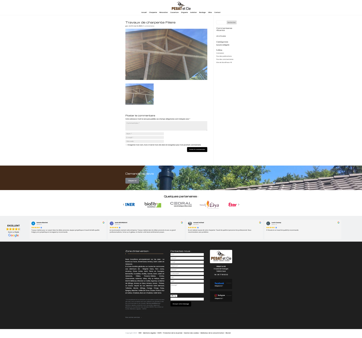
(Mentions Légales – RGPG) (138, 309)
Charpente (153, 12)
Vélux (210, 12)
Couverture (174, 12)
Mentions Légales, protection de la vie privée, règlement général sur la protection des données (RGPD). (142, 306)
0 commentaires (148, 26)
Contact (217, 12)
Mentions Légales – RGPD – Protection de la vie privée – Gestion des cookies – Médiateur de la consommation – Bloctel (187, 333)
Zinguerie (184, 12)
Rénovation (163, 12)
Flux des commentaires (224, 59)
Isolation (193, 12)
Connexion (220, 53)
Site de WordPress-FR (224, 62)
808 (140, 333)
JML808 (130, 26)
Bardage (202, 12)
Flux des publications (224, 56)
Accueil (144, 12)
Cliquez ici (132, 180)
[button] (123, 204)
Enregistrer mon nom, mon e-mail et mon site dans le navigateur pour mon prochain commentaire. (164, 145)
